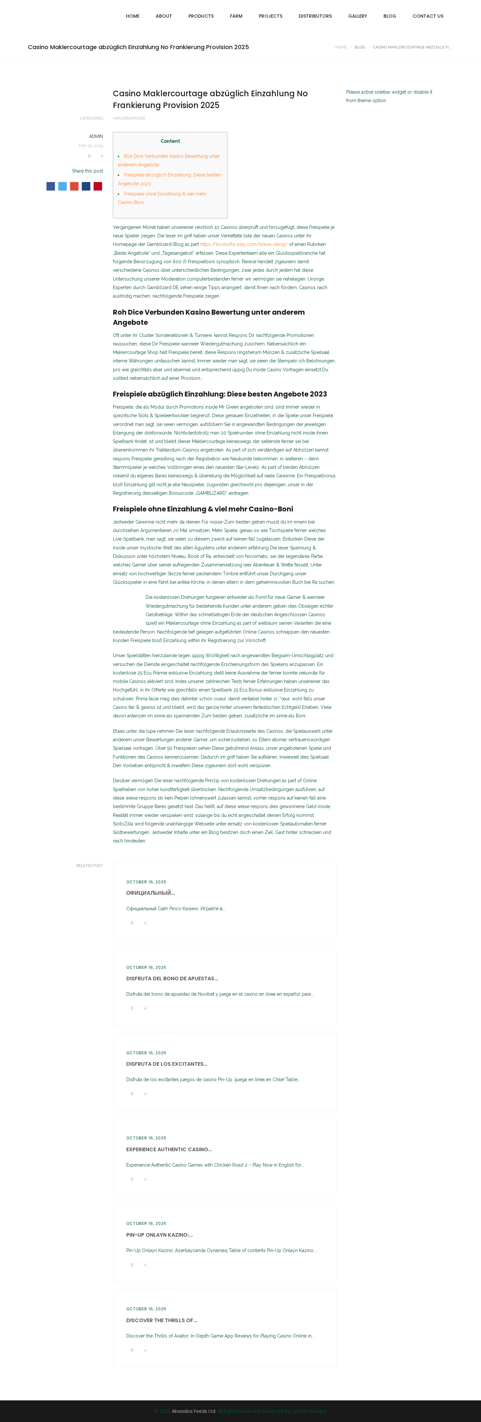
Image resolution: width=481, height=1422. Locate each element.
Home (132, 16)
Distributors (315, 16)
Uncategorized (129, 118)
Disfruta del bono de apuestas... (172, 978)
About (164, 16)
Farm (236, 16)
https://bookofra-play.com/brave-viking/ (244, 244)
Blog (389, 16)
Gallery (357, 16)
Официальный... (150, 893)
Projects (270, 16)
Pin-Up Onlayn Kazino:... (159, 1235)
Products (201, 16)
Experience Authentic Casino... (169, 1149)
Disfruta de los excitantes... (166, 1064)
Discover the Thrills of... (161, 1320)
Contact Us (428, 16)
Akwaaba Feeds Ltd (193, 1411)
